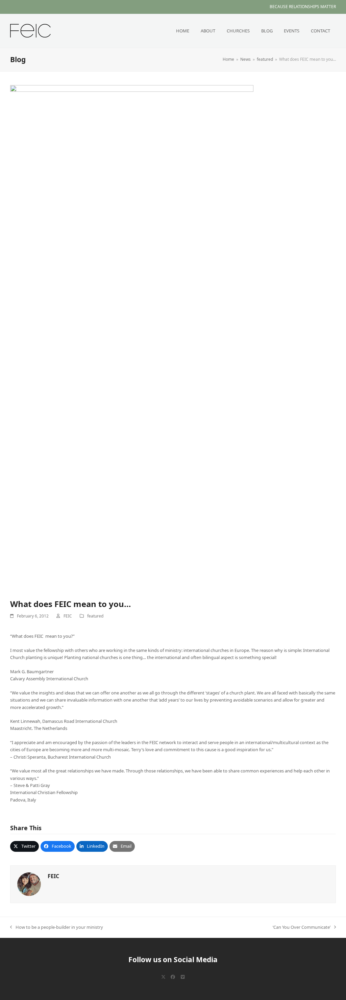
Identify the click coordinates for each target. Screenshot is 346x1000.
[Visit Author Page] (29, 883)
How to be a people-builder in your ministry (56, 927)
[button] (24, 846)
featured (95, 616)
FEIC (68, 616)
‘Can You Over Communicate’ (301, 927)
